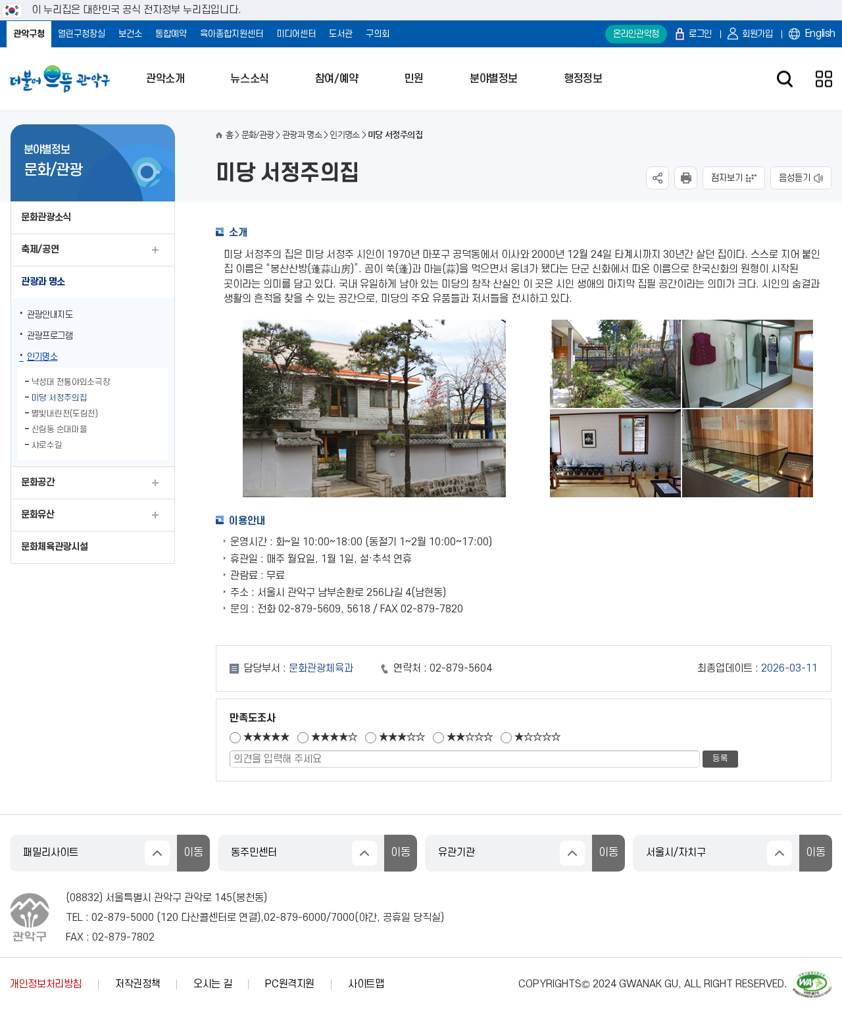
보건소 (130, 34)
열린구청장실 (81, 34)
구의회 (377, 34)
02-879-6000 (295, 918)
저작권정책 (137, 984)
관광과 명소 (43, 281)
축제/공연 (40, 249)
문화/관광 (257, 134)
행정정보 (583, 79)
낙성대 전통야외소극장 (71, 382)
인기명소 (42, 357)
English (820, 33)
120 (169, 918)
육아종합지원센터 (231, 34)
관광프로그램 (50, 336)
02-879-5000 (122, 918)
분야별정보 (494, 79)
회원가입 (757, 34)
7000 (343, 918)
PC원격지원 (289, 984)
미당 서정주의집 (59, 398)
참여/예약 (337, 79)
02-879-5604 (461, 668)
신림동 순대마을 (59, 429)
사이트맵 (366, 984)
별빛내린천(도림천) (65, 413)
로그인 (700, 34)
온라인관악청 (636, 34)
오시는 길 (212, 984)
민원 (414, 79)
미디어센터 (296, 34)
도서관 (341, 34)
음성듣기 (794, 178)
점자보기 (727, 178)
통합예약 (171, 34)
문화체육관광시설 (54, 547)
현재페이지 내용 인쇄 (685, 177)
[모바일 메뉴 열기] (824, 79)
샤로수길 (47, 445)
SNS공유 (657, 177)
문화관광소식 (46, 217)
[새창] (812, 977)
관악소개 (165, 79)
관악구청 (29, 34)
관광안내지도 (50, 315)
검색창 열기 (784, 79)
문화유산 (38, 514)
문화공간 (38, 482)
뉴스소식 (249, 79)
